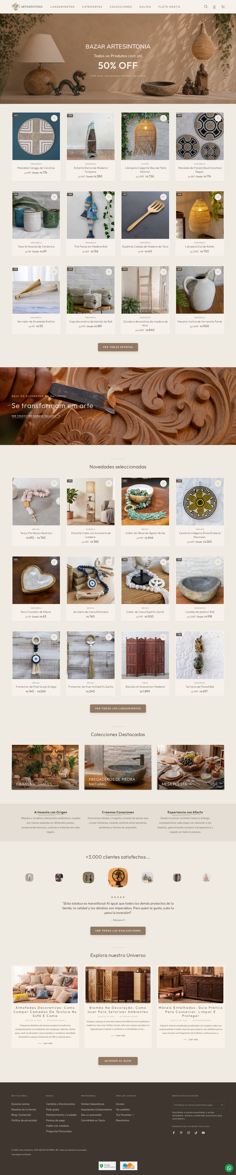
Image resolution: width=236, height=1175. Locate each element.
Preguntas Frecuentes (59, 1131)
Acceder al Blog (118, 1060)
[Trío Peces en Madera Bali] (91, 215)
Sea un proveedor (91, 1115)
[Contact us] (229, 1168)
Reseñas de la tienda (23, 1109)
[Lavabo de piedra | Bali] (200, 580)
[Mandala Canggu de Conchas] (36, 136)
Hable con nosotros (57, 1125)
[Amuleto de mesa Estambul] (91, 580)
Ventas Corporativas (92, 1104)
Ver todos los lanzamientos (118, 708)
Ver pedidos (123, 1109)
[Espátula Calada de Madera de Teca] (145, 215)
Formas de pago (55, 1120)
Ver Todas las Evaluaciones (118, 930)
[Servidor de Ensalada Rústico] (36, 290)
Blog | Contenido (21, 1115)
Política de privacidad (24, 1120)
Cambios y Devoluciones (60, 1104)
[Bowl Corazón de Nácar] (36, 580)
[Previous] (22, 877)
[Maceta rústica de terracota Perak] (200, 290)
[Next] (214, 877)
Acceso (120, 1104)
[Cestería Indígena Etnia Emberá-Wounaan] (200, 501)
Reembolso (122, 1120)
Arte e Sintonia (26, 1150)
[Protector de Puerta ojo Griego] (36, 655)
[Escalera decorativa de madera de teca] (145, 290)
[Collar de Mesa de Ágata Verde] (145, 501)
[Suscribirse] (223, 1104)
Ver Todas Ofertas (118, 347)
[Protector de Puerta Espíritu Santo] (91, 655)
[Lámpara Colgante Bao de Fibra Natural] (145, 136)
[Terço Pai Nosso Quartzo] (36, 501)
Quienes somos (20, 1104)
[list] (118, 821)
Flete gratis (52, 1109)
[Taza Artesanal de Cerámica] (36, 215)
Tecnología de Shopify (21, 1154)
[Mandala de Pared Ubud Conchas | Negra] (200, 136)
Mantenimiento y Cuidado (61, 1115)
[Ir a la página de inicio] (27, 6)
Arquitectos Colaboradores (96, 1109)
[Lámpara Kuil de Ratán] (200, 215)
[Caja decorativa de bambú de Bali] (91, 290)
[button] (206, 6)
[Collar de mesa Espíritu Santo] (145, 580)
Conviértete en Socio (93, 1120)
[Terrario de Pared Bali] (200, 655)
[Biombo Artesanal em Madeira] (145, 655)
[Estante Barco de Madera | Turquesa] (91, 136)
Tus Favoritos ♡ (125, 1115)
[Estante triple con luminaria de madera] (91, 501)
